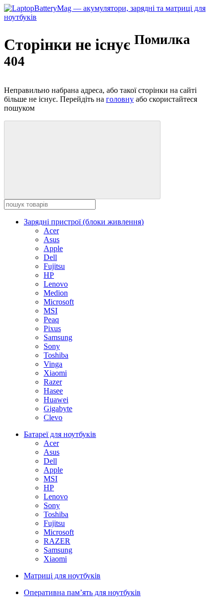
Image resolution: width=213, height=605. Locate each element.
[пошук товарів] (82, 160)
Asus (51, 239)
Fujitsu (54, 266)
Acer (51, 230)
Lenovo (56, 284)
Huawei (56, 399)
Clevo (53, 417)
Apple (53, 248)
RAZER (57, 541)
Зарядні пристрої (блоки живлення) (84, 221)
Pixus (52, 328)
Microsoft (59, 302)
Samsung (58, 337)
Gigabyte (58, 408)
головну (120, 99)
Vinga (53, 364)
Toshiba (56, 355)
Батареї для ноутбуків (60, 434)
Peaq (51, 319)
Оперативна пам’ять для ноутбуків (82, 592)
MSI (50, 310)
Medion (56, 293)
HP (49, 275)
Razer (53, 382)
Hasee (53, 391)
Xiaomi (55, 373)
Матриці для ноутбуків (62, 575)
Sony (52, 346)
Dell (50, 257)
